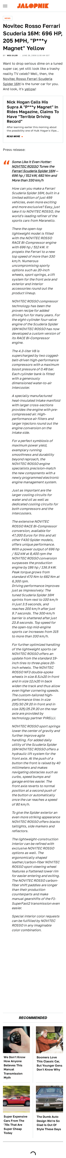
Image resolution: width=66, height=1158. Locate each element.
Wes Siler (12, 55)
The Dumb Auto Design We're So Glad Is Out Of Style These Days (49, 1123)
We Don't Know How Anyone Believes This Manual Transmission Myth (14, 1067)
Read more (13, 136)
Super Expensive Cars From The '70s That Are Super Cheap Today (15, 1125)
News (8, 18)
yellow (30, 89)
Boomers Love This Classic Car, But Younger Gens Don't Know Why (49, 1063)
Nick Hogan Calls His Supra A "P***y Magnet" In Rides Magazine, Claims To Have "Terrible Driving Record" (33, 112)
